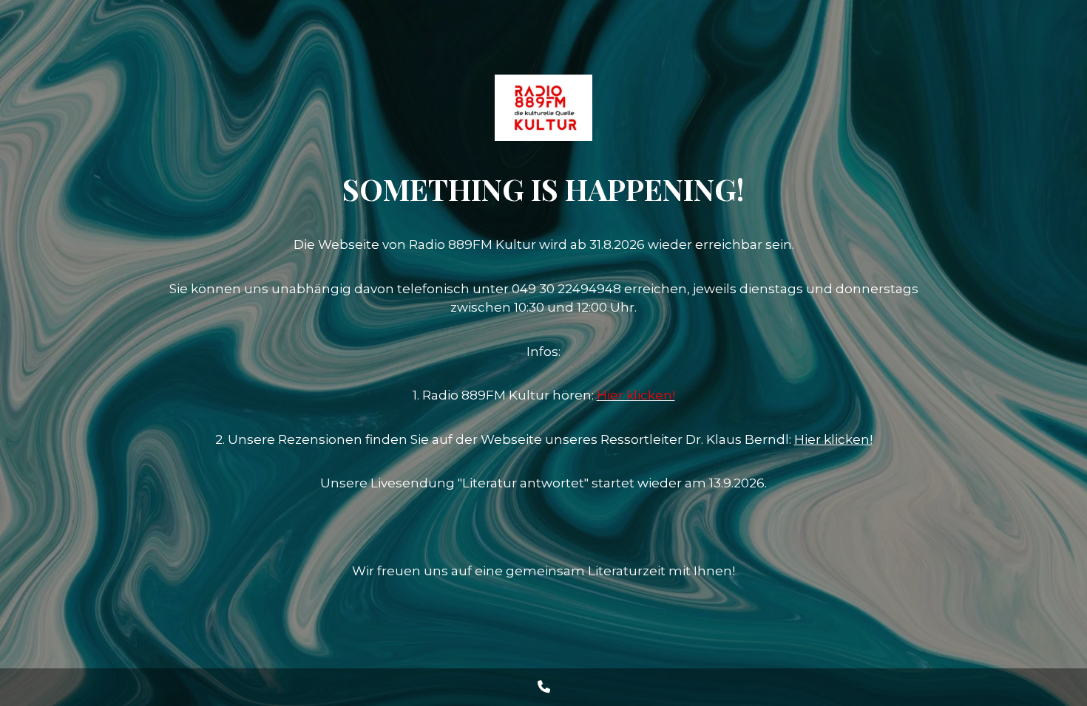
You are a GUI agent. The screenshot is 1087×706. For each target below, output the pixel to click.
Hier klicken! (833, 439)
